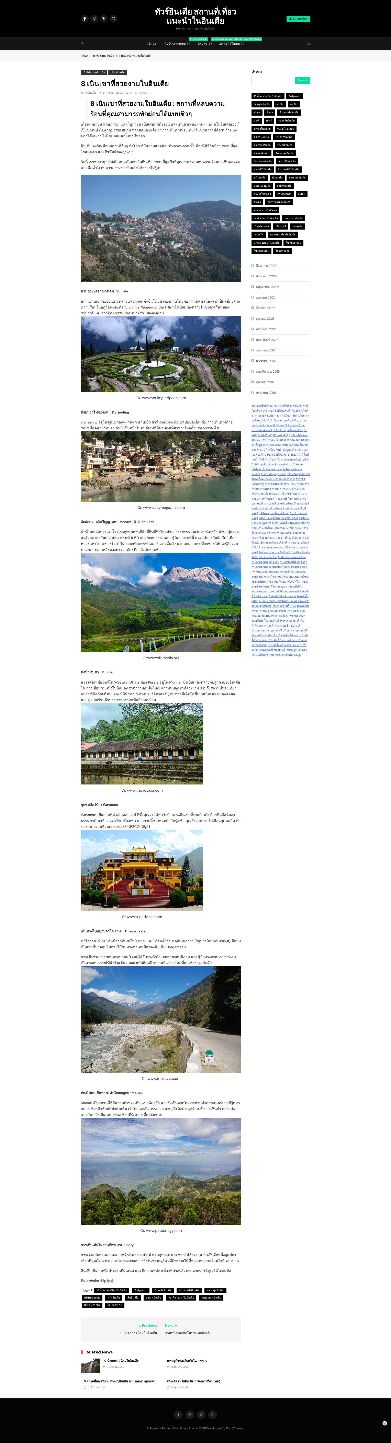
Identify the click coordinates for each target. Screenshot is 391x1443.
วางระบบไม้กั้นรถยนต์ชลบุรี (283, 591)
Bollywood (140, 1290)
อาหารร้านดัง (264, 498)
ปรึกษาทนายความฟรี (294, 630)
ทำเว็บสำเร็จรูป (263, 425)
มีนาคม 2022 (265, 308)
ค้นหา (257, 72)
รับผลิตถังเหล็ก (298, 523)
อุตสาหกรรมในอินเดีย (279, 202)
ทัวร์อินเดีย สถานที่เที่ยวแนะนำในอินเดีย (195, 16)
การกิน (279, 104)
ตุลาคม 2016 (265, 382)
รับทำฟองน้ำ (294, 425)
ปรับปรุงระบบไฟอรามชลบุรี (274, 611)
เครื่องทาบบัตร (295, 430)
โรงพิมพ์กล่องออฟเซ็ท (275, 445)
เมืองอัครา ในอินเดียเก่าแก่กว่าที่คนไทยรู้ (193, 1381)
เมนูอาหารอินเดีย (211, 1297)
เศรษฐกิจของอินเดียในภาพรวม (187, 1361)
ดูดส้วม (285, 459)
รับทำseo (257, 440)
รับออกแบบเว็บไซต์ (278, 406)
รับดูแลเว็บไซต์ (275, 454)
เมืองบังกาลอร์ (92, 1305)
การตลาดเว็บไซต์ (286, 606)
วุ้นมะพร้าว (301, 528)
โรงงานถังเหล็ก (280, 523)
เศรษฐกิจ (297, 226)
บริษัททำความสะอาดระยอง (267, 547)
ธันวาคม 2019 (266, 329)
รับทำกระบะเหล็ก (284, 528)
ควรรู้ (256, 120)
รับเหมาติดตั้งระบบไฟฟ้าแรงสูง (283, 655)
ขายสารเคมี (258, 450)
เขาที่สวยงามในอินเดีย (181, 1297)
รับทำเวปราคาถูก (271, 415)
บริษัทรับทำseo (299, 435)
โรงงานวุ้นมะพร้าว (262, 533)
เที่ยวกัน (278, 635)
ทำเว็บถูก (287, 415)
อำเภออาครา (284, 194)
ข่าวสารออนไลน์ (293, 454)
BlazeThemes (235, 1428)
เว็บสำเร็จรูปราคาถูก (285, 620)
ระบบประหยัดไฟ (268, 601)
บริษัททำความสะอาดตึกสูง (293, 542)
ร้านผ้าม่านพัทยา (272, 508)
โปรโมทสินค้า (274, 450)
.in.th (110, 1280)
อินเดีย (301, 194)
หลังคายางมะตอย (290, 440)
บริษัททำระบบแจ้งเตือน (291, 601)
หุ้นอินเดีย (132, 1297)
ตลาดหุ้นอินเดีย (215, 1290)
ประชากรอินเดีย (284, 137)
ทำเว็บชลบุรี (280, 425)
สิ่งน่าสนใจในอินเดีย (288, 169)
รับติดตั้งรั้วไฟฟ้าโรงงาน (282, 596)
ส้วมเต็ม (273, 464)
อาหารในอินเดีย (262, 194)
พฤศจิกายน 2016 (268, 371)
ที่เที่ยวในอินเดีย (262, 128)
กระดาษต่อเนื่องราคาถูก (265, 562)
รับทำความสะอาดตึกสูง (278, 537)
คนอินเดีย (90, 92)
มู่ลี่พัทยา (264, 513)
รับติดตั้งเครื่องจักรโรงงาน (285, 645)
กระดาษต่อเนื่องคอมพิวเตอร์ (268, 567)
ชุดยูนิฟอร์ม (285, 464)
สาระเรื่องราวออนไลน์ (271, 494)
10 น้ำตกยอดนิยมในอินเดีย (112, 1290)
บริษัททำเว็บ (279, 430)
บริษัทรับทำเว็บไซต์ (274, 410)
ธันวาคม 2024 (266, 276)
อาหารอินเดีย (153, 1297)
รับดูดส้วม (295, 459)
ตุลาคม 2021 (265, 318)
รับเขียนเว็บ (295, 406)
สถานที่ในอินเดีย (287, 161)
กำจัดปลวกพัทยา (261, 489)
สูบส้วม (264, 464)
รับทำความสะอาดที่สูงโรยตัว (275, 552)
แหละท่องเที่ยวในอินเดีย (282, 234)
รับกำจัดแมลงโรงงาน (277, 484)
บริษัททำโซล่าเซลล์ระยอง (273, 581)
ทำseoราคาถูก (281, 435)
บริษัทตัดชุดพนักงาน (298, 474)
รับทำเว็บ (290, 410)
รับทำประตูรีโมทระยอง (272, 586)
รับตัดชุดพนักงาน (272, 469)
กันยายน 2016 (266, 393)
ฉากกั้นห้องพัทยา (279, 513)
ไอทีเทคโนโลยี (267, 606)
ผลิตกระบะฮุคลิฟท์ (269, 518)
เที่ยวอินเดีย (206, 42)
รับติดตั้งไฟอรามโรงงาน (285, 640)
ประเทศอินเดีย (284, 145)
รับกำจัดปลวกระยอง (283, 479)
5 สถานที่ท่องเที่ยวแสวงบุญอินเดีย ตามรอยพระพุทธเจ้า (119, 1381)
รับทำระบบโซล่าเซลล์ (271, 577)
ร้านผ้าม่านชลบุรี (292, 508)
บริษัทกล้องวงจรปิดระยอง (266, 572)
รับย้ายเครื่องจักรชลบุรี (285, 616)
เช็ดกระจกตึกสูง (269, 542)
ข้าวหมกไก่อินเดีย (189, 1290)
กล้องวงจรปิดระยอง (295, 567)
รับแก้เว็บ (261, 454)
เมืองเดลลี (281, 226)
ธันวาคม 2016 (266, 361)
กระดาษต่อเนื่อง (268, 557)
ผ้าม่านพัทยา (295, 498)
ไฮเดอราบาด (115, 1305)
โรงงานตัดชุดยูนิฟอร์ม (273, 474)
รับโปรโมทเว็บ (271, 440)
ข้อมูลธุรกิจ (289, 450)
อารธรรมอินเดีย (297, 177)
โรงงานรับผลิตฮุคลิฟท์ (293, 518)
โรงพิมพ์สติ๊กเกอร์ (298, 445)
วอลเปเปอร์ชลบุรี (286, 503)
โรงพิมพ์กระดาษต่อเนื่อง (291, 557)
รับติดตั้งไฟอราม (292, 635)
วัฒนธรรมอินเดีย (284, 153)
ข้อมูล (257, 112)
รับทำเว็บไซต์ (259, 406)
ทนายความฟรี (273, 630)
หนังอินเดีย (114, 1297)
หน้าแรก (152, 44)
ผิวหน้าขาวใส (272, 459)
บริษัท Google (92, 1297)
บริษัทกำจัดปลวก (299, 484)
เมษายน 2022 (266, 297)
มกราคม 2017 (266, 350)
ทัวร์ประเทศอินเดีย (179, 42)
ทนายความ (258, 630)
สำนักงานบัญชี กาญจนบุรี (286, 625)
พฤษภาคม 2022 (267, 287)
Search (303, 80)
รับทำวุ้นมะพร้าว (282, 533)
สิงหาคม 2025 (266, 266)
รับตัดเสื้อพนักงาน (262, 479)
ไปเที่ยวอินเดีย (293, 242)
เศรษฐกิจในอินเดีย (233, 42)
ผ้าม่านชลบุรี (279, 498)
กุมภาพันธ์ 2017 (267, 340)
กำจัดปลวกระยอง (281, 489)
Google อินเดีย (163, 1290)
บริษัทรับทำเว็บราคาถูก (273, 420)
